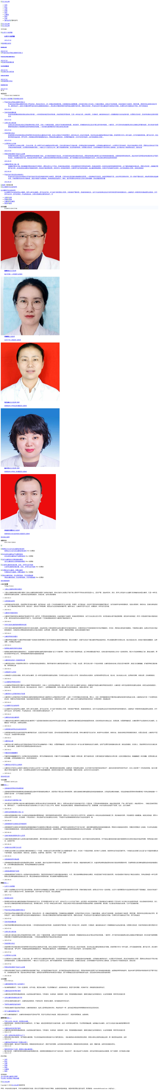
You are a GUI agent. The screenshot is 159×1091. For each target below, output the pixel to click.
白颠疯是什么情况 (10, 672)
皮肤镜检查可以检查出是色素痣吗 (15, 824)
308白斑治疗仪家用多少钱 (12, 800)
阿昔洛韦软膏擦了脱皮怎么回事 (14, 967)
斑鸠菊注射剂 (8, 898)
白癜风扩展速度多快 (11, 613)
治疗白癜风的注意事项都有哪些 (14, 561)
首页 (5, 5)
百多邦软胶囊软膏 (10, 922)
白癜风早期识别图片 (11, 636)
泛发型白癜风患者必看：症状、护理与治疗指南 (19, 566)
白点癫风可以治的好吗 (11, 705)
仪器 (5, 9)
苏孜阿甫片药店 (9, 943)
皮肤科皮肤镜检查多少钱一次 (14, 812)
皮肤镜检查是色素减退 (11, 859)
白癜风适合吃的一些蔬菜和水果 (14, 660)
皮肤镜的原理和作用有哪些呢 (14, 788)
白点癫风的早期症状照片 (12, 682)
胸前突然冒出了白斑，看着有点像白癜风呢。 (19, 1049)
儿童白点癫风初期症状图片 (13, 589)
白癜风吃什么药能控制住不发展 (14, 693)
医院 (5, 16)
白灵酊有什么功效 (10, 955)
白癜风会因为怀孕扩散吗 (12, 991)
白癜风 (6, 14)
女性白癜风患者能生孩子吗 (13, 997)
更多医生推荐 (5, 537)
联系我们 (10, 1078)
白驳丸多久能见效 (10, 931)
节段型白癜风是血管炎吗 (12, 1004)
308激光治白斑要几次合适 (12, 847)
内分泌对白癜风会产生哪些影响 (14, 556)
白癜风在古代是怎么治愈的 (13, 764)
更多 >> (6, 785)
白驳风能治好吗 (9, 601)
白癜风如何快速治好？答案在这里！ (16, 1042)
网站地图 (16, 1078)
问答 (5, 18)
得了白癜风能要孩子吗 (11, 1011)
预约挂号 (7, 20)
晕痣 (5, 12)
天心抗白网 (15, 1085)
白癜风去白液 (8, 741)
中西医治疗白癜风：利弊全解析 (14, 572)
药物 (5, 11)
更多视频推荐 (5, 581)
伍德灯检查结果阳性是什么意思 (14, 835)
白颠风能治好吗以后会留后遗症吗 (15, 729)
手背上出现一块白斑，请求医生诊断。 (16, 1021)
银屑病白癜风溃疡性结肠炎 (13, 648)
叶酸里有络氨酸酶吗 (11, 753)
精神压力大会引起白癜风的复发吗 (15, 551)
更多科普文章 (5, 776)
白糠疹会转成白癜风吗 (11, 717)
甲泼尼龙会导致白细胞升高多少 (14, 910)
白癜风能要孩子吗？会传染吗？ (14, 984)
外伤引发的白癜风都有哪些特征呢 (15, 624)
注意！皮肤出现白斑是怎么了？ (14, 1035)
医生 (5, 7)
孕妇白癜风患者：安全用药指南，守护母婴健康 (19, 577)
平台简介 (4, 1078)
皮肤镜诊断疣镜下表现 (11, 871)
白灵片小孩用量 (9, 886)
